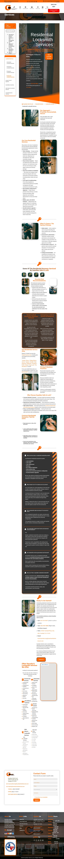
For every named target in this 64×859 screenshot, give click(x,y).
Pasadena (34, 363)
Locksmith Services (9, 58)
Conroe (23, 362)
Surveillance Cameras (10, 84)
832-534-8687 (25, 372)
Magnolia (29, 363)
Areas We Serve (23, 821)
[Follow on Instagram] (34, 2)
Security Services (23, 823)
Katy (35, 362)
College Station (33, 360)
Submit (37, 800)
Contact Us (41, 659)
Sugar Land (31, 365)
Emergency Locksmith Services (10, 72)
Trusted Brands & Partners (9, 93)
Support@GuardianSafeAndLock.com (16, 786)
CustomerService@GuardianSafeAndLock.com (18, 783)
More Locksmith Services (48, 56)
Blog (21, 828)
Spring (26, 365)
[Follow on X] (30, 2)
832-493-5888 (44, 625)
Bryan (27, 360)
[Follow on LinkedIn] (32, 2)
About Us (22, 819)
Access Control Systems (8, 81)
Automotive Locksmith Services (10, 63)
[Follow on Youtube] (36, 2)
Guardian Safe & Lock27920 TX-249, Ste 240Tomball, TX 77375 (13, 780)
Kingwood (24, 363)
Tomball (23, 360)
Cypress (27, 362)
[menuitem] (14, 7)
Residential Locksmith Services (10, 76)
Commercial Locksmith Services (10, 67)
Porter (23, 365)
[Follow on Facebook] (28, 2)
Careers (21, 826)
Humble (32, 362)
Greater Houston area (26, 355)
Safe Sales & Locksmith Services (10, 89)
